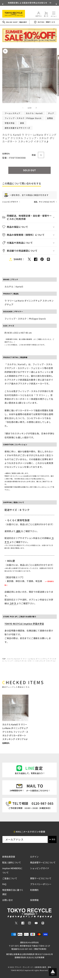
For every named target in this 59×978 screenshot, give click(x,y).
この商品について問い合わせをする (21, 183)
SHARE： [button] (19, 259)
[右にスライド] (36, 107)
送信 (53, 839)
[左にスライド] (23, 107)
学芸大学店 (10, 123)
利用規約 (34, 889)
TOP (4, 659)
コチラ (13, 603)
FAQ (4, 884)
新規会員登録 (8, 856)
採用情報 (34, 900)
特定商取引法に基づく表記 (12, 892)
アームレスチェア (12, 113)
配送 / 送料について (11, 862)
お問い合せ (7, 900)
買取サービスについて (40, 878)
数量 (34, 154)
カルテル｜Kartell (34, 113)
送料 (18, 531)
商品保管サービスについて (43, 862)
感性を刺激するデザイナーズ (17, 128)
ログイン (34, 856)
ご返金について (9, 878)
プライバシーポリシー (40, 884)
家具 (22, 123)
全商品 (50, 118)
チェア (51, 113)
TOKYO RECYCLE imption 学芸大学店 (24, 623)
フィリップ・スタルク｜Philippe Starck (23, 118)
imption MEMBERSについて (12, 870)
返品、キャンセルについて (44, 201)
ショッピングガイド (10, 201)
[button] (3, 4)
